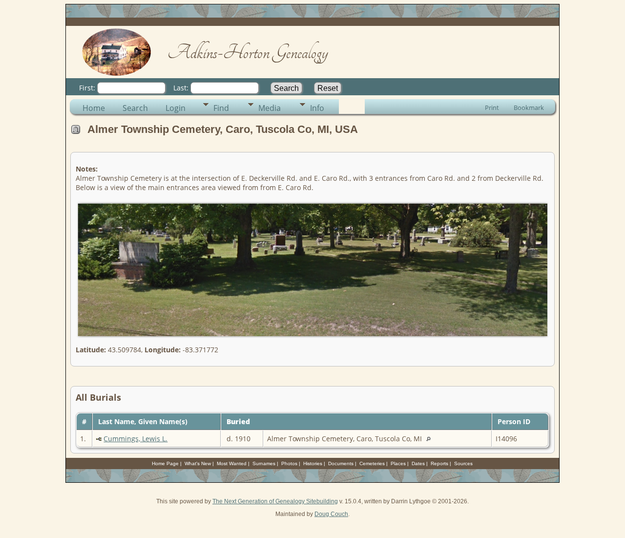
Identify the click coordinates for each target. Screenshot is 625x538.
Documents (341, 463)
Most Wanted (232, 463)
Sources (463, 463)
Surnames (263, 463)
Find (221, 108)
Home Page (165, 463)
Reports (439, 463)
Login (176, 108)
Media (269, 108)
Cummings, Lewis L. (135, 438)
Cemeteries (372, 463)
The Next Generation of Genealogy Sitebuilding (275, 501)
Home (94, 108)
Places (398, 463)
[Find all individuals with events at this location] (431, 438)
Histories (312, 463)
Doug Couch (331, 514)
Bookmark (529, 107)
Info (317, 108)
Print (492, 107)
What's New (198, 463)
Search (135, 108)
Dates (418, 463)
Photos (289, 463)
